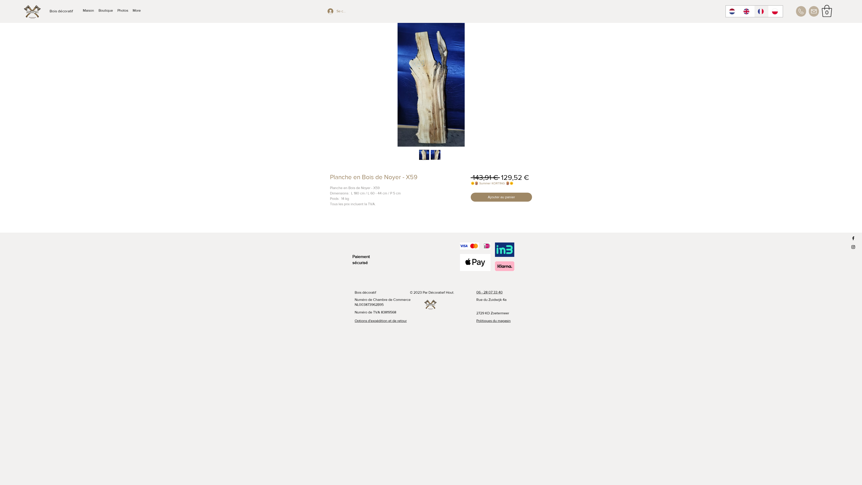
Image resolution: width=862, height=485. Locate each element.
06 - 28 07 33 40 (489, 292)
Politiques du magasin (493, 321)
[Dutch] (733, 11)
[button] (827, 11)
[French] (761, 11)
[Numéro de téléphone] (801, 11)
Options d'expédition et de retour (381, 321)
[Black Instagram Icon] (853, 247)
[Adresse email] (814, 11)
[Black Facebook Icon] (853, 238)
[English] (747, 11)
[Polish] (775, 11)
